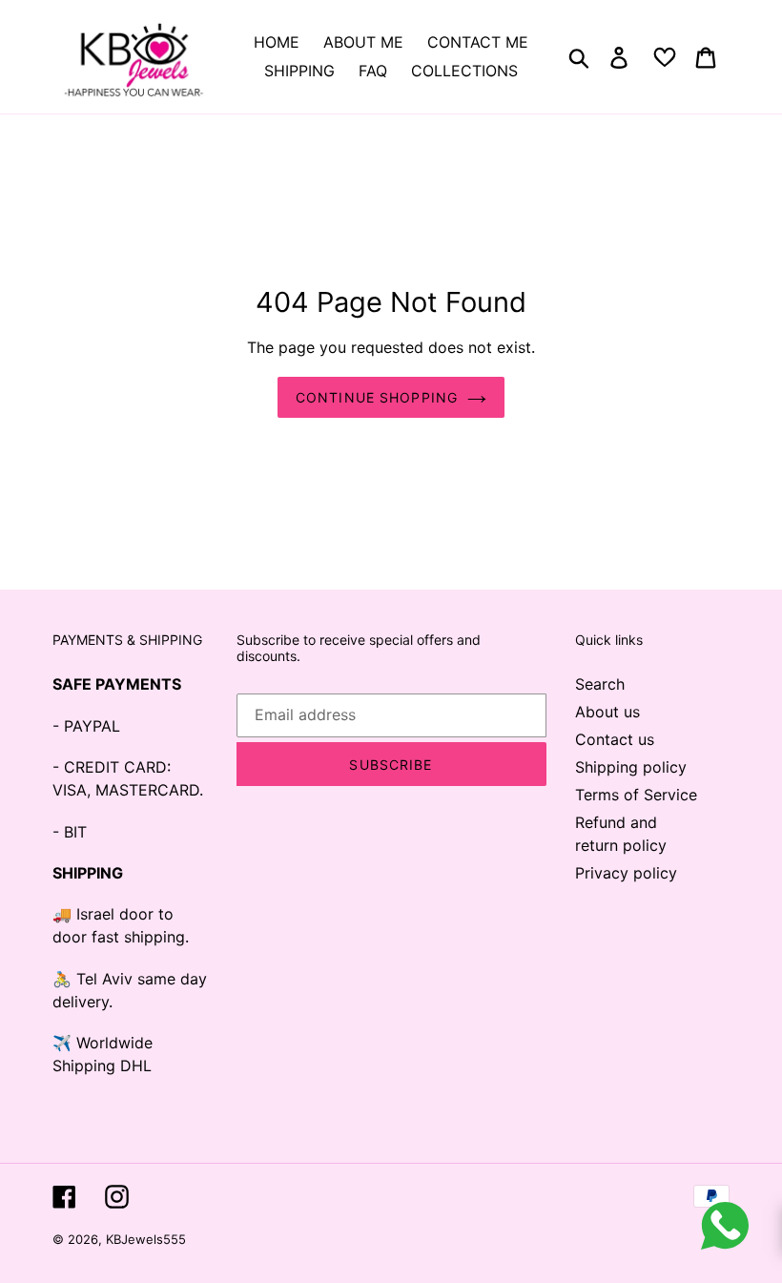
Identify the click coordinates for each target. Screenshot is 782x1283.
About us (607, 711)
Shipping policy (631, 766)
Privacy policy (626, 872)
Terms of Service (636, 794)
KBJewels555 (146, 1239)
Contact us (614, 739)
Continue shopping (377, 397)
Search (600, 683)
